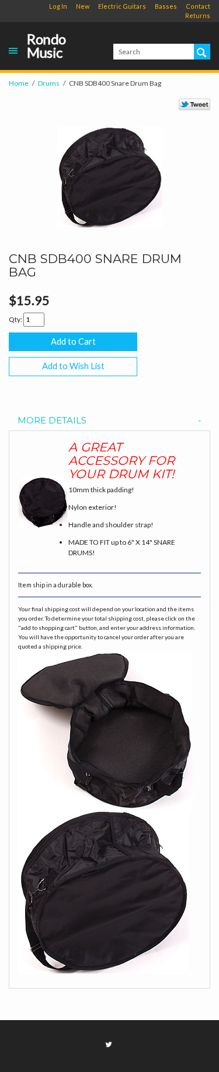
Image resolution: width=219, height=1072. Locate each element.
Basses (166, 6)
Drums (49, 83)
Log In (58, 6)
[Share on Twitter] (194, 104)
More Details (52, 421)
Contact (198, 6)
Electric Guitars (122, 6)
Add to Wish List (73, 366)
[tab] (109, 421)
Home (19, 83)
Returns (197, 15)
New (82, 6)
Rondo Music (46, 46)
